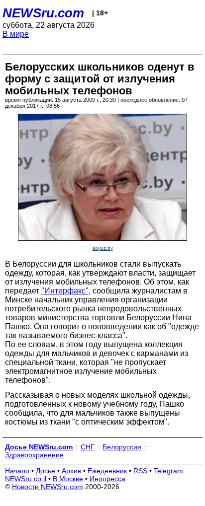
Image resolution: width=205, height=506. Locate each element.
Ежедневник (107, 471)
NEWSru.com (43, 12)
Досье (45, 471)
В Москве (68, 479)
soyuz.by (103, 248)
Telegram (168, 471)
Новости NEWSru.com (47, 487)
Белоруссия (121, 447)
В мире (15, 34)
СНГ (88, 447)
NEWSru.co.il (25, 479)
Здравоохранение (34, 455)
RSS (140, 471)
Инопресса (107, 479)
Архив (71, 471)
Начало (17, 471)
